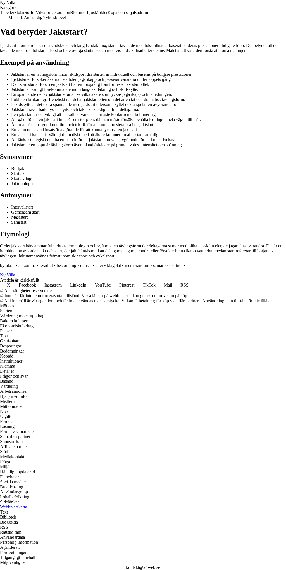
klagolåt (114, 265)
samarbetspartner (168, 265)
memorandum (137, 265)
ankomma (27, 265)
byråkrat (7, 265)
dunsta (86, 265)
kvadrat (46, 265)
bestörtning (66, 265)
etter (99, 265)
